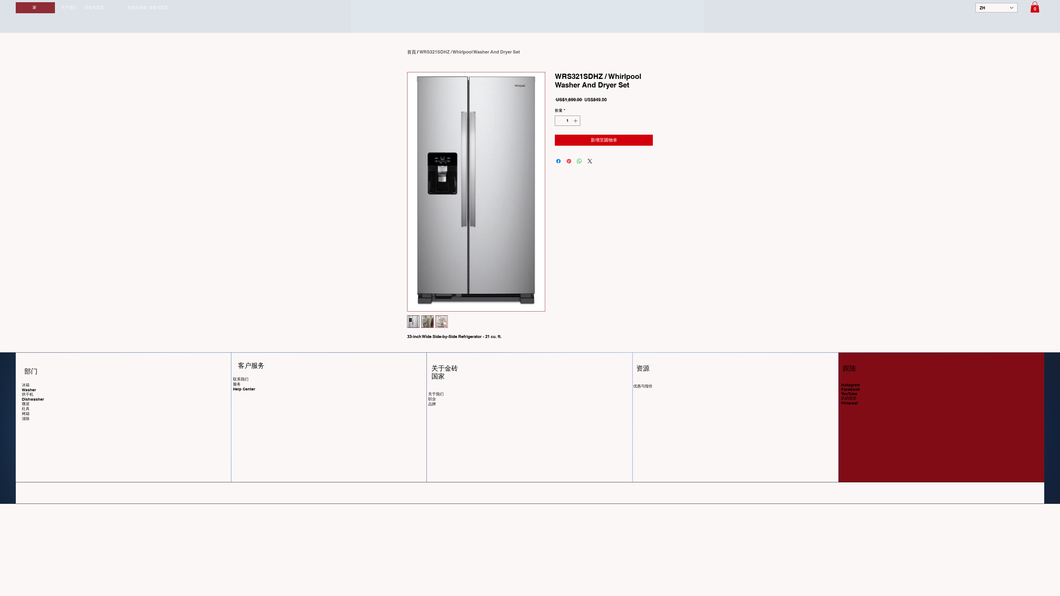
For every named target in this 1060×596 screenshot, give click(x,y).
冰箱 (26, 385)
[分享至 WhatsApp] (579, 161)
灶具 (26, 408)
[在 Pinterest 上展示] (569, 161)
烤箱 (26, 413)
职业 (432, 399)
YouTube (849, 394)
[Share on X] (590, 161)
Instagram (850, 385)
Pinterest (849, 403)
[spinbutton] (568, 121)
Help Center (244, 389)
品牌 (432, 404)
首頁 (411, 52)
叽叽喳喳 (849, 398)
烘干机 (27, 394)
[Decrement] (559, 121)
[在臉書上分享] (558, 161)
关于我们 (69, 7)
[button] (1035, 7)
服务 (237, 384)
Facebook (850, 389)
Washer (29, 390)
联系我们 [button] (240, 379)
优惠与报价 (643, 386)
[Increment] (576, 121)
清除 (26, 418)
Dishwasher (33, 399)
